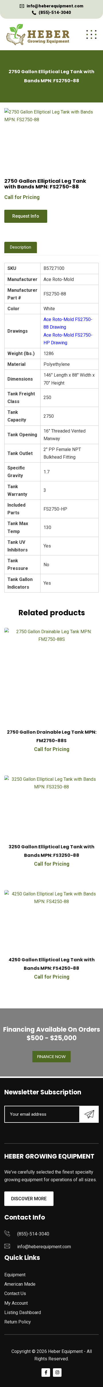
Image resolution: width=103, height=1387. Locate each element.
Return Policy (17, 1322)
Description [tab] (20, 247)
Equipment (14, 1274)
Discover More (29, 1198)
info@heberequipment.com (55, 6)
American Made (19, 1284)
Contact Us (15, 1293)
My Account (16, 1303)
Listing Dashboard (22, 1312)
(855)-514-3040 (55, 12)
